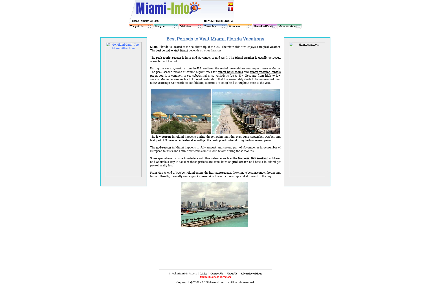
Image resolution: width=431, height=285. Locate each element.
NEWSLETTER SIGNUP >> (219, 20)
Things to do (136, 26)
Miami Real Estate (263, 26)
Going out (160, 26)
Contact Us (217, 273)
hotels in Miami (265, 161)
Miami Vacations (288, 26)
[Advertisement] (202, 240)
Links (203, 273)
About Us (232, 273)
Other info (234, 26)
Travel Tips (210, 26)
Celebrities (185, 26)
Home (135, 20)
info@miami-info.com (183, 273)
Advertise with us (251, 273)
